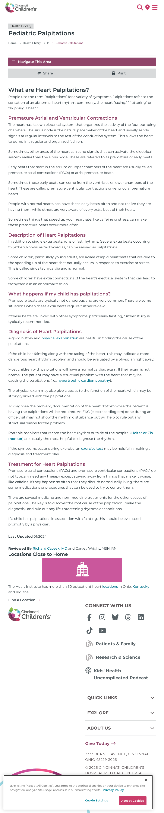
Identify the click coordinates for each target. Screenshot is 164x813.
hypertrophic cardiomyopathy (83, 380)
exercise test (92, 449)
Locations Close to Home (38, 554)
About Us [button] (99, 728)
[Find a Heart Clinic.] (82, 570)
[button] (140, 7)
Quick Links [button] (102, 697)
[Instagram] (102, 617)
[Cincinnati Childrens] (43, 614)
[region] (78, 792)
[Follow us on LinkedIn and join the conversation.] (140, 617)
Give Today (97, 743)
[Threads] (128, 617)
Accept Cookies (132, 800)
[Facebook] (89, 617)
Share (48, 73)
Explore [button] (97, 712)
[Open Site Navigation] (155, 7)
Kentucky (140, 587)
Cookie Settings (96, 800)
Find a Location (21, 600)
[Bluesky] (115, 617)
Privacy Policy (113, 790)
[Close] (146, 780)
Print (121, 73)
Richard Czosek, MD (50, 548)
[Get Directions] (147, 7)
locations (110, 587)
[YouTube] (102, 630)
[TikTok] (89, 630)
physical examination (59, 338)
